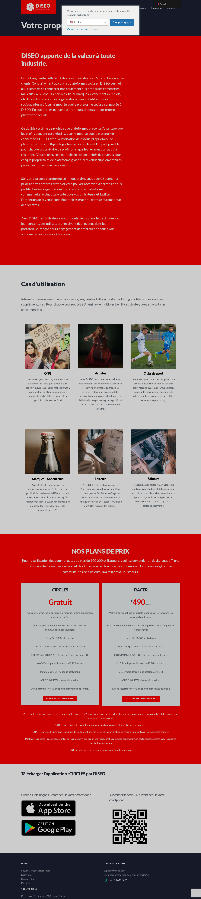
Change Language (122, 22)
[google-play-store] (48, 821)
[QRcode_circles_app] (129, 807)
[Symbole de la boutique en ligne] (48, 802)
